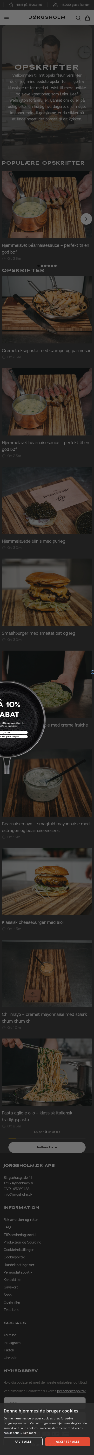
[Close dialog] (92, 672)
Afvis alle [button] (23, 1442)
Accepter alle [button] (68, 1442)
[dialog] (47, 1429)
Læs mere (30, 1433)
